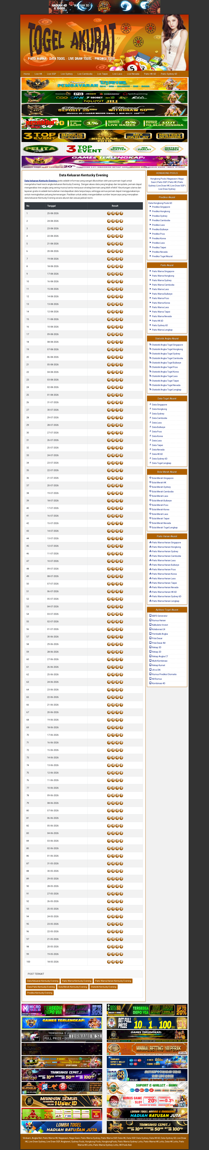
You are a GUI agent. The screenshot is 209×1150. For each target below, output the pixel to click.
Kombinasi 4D (158, 683)
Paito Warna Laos (160, 289)
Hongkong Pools (158, 179)
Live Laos (117, 74)
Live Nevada (133, 74)
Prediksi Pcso (158, 234)
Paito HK (172, 182)
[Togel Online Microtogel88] (62, 1010)
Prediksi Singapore (161, 207)
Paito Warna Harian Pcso (164, 569)
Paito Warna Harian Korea (164, 574)
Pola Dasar (157, 638)
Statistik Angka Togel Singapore (167, 345)
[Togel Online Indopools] (147, 1101)
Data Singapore (159, 404)
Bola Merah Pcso (160, 505)
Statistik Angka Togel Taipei (165, 381)
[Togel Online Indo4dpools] (62, 1127)
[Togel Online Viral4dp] (104, 162)
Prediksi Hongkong (161, 211)
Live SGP (51, 74)
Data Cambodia (159, 418)
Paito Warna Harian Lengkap (165, 601)
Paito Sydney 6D (169, 74)
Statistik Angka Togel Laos (165, 376)
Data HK (122, 1138)
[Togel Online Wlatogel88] (62, 1088)
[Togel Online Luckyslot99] (147, 1023)
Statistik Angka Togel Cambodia (167, 358)
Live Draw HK (163, 185)
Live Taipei (102, 74)
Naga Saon (74, 1138)
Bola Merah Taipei (160, 518)
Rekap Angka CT (160, 656)
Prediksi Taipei (159, 247)
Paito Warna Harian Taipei (164, 583)
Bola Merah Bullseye (162, 500)
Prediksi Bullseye (160, 229)
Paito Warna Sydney (162, 280)
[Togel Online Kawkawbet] (62, 1036)
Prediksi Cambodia (161, 220)
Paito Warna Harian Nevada (165, 587)
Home (27, 74)
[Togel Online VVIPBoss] (104, 84)
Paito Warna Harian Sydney (165, 551)
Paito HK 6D (150, 74)
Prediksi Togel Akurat (162, 256)
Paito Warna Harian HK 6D (164, 592)
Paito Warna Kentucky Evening (76, 981)
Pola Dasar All (158, 643)
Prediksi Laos (158, 225)
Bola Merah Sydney (161, 487)
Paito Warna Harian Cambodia (166, 556)
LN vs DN (156, 670)
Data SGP (131, 1138)
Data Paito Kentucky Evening (41, 987)
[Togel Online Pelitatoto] (104, 149)
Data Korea (157, 436)
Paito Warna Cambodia (163, 285)
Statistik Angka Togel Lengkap (166, 389)
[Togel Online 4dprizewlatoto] (62, 1101)
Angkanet (65, 1141)
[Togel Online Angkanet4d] (147, 1088)
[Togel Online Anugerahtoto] (147, 1062)
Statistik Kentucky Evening (103, 987)
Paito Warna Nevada (162, 316)
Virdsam (27, 1138)
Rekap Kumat (158, 665)
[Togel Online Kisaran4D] (104, 123)
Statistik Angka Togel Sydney (166, 353)
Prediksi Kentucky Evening (39, 993)
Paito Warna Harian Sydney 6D (166, 596)
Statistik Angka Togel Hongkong (167, 349)
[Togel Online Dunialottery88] (147, 1049)
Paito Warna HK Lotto (154, 1141)
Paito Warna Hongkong (163, 276)
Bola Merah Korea (160, 509)
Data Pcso (157, 431)
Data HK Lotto (171, 1141)
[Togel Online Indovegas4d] (147, 1127)
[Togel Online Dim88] (104, 97)
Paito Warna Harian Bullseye (165, 565)
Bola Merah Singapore (163, 478)
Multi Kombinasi (159, 661)
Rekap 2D (156, 652)
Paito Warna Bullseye (162, 294)
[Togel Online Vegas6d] (62, 1049)
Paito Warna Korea (161, 303)
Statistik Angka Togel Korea (165, 372)
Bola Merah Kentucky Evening (73, 987)
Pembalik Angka (160, 634)
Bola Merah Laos (160, 496)
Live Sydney (67, 74)
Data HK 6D (157, 454)
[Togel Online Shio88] (147, 1114)
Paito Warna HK (50, 1138)
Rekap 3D (156, 647)
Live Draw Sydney (167, 189)
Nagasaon (172, 179)
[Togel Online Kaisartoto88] (62, 1114)
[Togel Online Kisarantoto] (104, 136)
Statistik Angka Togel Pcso (165, 367)
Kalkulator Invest (160, 625)
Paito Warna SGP (109, 1138)
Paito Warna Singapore (163, 271)
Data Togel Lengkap (161, 463)
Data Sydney (158, 413)
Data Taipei (157, 445)
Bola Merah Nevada (161, 523)
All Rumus (157, 679)
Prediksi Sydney (159, 216)
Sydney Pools (77, 1141)
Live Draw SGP (178, 185)
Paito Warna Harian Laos (164, 560)
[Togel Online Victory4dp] (62, 1023)
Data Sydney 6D (159, 458)
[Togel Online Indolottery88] (147, 1075)
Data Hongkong (159, 409)
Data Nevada (158, 449)
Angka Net (37, 1138)
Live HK (38, 74)
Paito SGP (162, 182)
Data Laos (157, 422)
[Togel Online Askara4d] (62, 1062)
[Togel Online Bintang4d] (62, 1075)
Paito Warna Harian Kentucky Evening (113, 981)
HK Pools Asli (125, 1145)
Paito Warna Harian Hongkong (166, 547)
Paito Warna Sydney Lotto (130, 1141)
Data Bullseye (158, 427)
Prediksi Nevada (160, 252)
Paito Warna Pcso (160, 298)
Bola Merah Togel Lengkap (165, 527)
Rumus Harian (159, 620)
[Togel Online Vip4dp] (147, 1036)
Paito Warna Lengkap (162, 330)
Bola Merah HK (159, 482)
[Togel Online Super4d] (104, 110)
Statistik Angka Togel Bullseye (166, 362)
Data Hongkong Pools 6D (160, 203)
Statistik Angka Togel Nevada (166, 385)
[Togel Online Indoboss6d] (147, 1010)
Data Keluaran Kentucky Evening (83, 175)
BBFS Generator (160, 616)
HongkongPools (109, 1141)
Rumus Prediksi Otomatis (164, 674)
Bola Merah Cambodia (163, 491)
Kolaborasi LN (158, 629)
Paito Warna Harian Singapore (166, 542)
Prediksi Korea (159, 238)
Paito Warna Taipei (161, 312)
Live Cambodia (85, 74)
